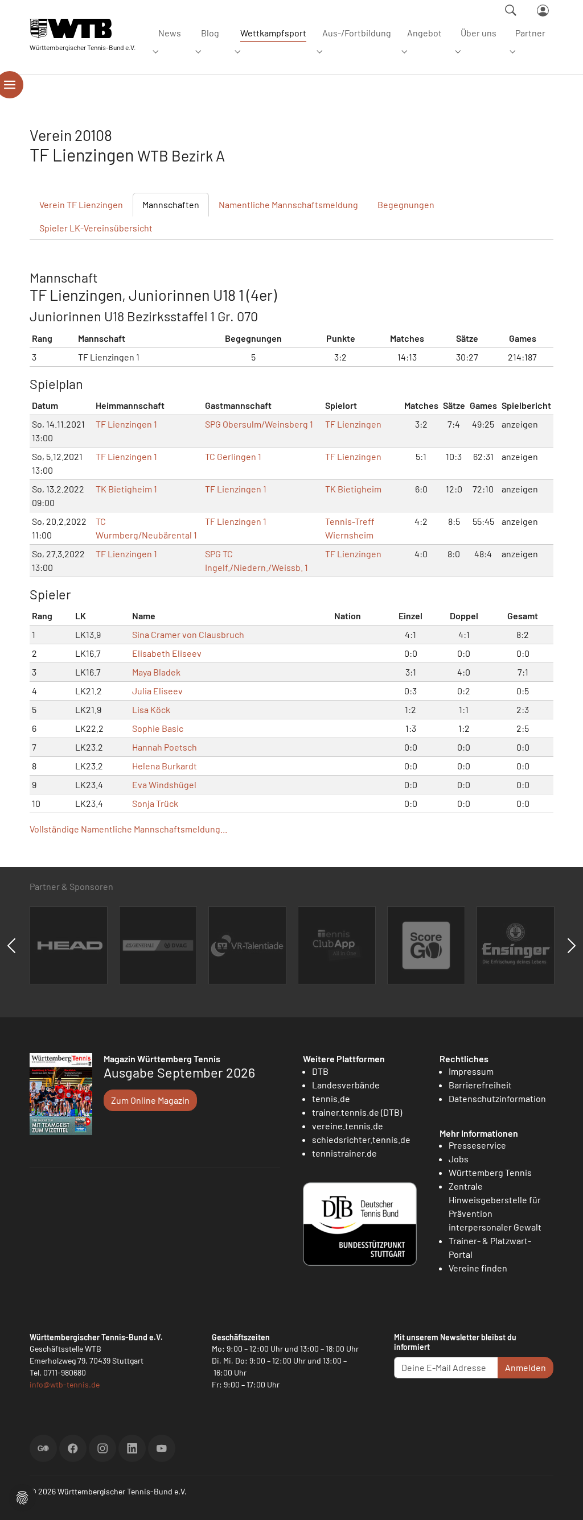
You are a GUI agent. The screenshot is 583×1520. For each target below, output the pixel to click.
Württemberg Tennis (490, 1172)
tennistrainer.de (344, 1153)
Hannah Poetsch (164, 747)
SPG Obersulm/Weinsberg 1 (259, 424)
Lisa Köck (151, 709)
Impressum (471, 1071)
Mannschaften (170, 204)
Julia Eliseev (157, 690)
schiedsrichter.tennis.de (361, 1139)
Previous (11, 946)
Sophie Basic (157, 728)
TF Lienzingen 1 (126, 424)
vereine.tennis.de (347, 1125)
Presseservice (477, 1145)
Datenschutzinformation (497, 1098)
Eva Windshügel (164, 784)
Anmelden (525, 1367)
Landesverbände (346, 1084)
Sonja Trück (155, 803)
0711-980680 (64, 1372)
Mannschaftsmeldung (288, 204)
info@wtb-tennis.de (65, 1384)
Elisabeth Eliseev (167, 653)
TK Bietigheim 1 (126, 488)
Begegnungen (405, 204)
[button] (22, 1496)
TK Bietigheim (353, 488)
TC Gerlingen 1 (233, 456)
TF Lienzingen (353, 424)
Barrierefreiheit (480, 1084)
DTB (320, 1071)
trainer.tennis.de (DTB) (357, 1112)
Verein (81, 204)
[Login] (542, 10)
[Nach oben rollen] (560, 1497)
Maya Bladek (156, 671)
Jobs (459, 1158)
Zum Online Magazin (150, 1100)
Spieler (96, 227)
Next (572, 946)
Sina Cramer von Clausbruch (188, 634)
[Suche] (510, 10)
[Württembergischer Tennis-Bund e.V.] (83, 28)
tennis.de (331, 1098)
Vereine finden (478, 1267)
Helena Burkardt (164, 765)
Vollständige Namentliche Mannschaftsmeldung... (128, 828)
